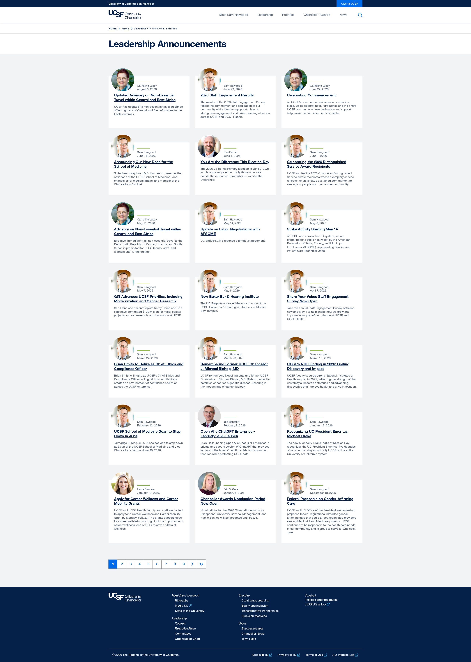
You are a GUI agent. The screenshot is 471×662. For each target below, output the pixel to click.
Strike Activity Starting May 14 (312, 229)
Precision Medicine (254, 616)
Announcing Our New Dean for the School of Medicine (143, 164)
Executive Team (185, 628)
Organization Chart (187, 638)
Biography (181, 600)
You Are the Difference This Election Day (235, 161)
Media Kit (183, 605)
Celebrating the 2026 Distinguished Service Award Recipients (316, 164)
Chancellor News (253, 633)
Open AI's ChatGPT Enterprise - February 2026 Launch (228, 433)
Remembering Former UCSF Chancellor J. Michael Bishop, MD (234, 366)
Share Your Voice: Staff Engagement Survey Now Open (317, 298)
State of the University (189, 610)
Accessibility (262, 654)
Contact (310, 595)
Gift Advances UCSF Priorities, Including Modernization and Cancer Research (148, 298)
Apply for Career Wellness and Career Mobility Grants (146, 501)
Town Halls (249, 638)
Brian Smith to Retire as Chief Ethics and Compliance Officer (148, 366)
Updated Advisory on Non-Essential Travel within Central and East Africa (145, 97)
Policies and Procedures (321, 599)
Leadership (265, 15)
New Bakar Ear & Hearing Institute (230, 296)
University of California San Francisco (132, 4)
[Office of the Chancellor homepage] (126, 14)
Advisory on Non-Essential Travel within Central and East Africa (147, 231)
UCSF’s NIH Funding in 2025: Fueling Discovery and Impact (318, 366)
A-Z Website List (345, 654)
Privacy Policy (289, 654)
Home (113, 28)
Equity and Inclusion (255, 605)
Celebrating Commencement (311, 95)
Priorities (288, 15)
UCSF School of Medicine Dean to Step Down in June (147, 433)
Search (361, 15)
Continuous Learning (255, 600)
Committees (183, 633)
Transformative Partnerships (260, 610)
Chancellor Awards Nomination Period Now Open (233, 501)
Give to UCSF (351, 4)
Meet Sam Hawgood (233, 15)
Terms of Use (317, 654)
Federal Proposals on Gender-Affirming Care (320, 501)
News (343, 15)
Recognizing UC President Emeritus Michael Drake (317, 433)
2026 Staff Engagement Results (227, 95)
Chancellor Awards (317, 15)
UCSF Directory (318, 604)
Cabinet (180, 623)
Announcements (252, 628)
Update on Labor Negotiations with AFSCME (230, 231)
